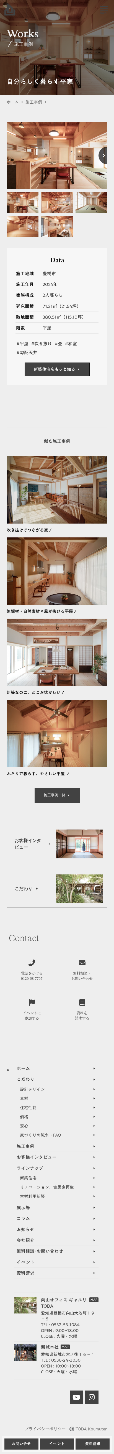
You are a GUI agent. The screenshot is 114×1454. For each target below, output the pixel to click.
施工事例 (33, 102)
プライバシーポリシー (45, 1429)
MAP (93, 1299)
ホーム (13, 102)
